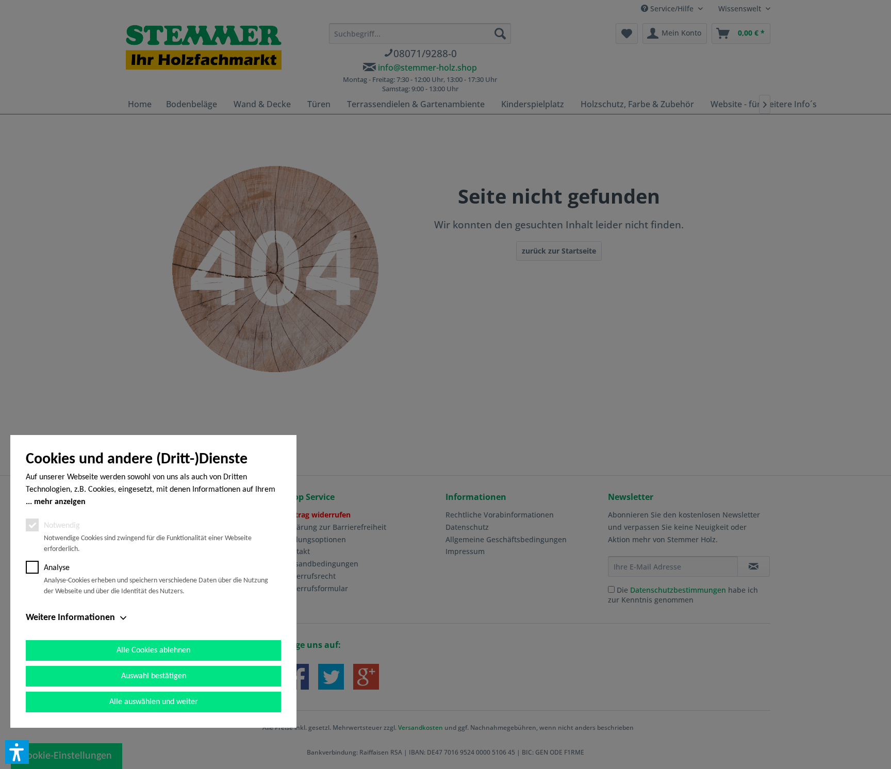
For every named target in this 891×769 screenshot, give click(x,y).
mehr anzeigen (60, 502)
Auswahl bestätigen (153, 676)
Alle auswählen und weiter (153, 702)
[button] (17, 752)
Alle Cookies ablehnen (153, 650)
